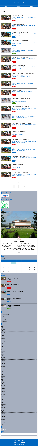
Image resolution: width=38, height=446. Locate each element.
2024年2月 (3, 397)
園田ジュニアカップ (31, 99)
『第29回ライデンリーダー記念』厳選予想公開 (21, 115)
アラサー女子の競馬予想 (19, 2)
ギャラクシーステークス (28, 149)
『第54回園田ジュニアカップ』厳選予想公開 (21, 98)
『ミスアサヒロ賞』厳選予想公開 (18, 131)
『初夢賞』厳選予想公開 (17, 90)
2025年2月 (3, 360)
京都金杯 (32, 42)
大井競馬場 (34, 108)
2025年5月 (3, 351)
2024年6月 (3, 385)
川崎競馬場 (15, 59)
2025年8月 (3, 341)
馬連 (18, 18)
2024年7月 (3, 382)
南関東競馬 (19, 6)
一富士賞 (24, 83)
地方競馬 (31, 6)
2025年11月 (3, 332)
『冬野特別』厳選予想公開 (17, 164)
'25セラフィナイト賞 (23, 174)
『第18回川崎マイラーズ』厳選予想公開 (20, 57)
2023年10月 (3, 410)
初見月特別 (25, 25)
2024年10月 (3, 373)
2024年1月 (3, 401)
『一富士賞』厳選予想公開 (17, 82)
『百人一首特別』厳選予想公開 (18, 65)
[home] (19, 252)
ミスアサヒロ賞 (27, 133)
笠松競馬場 (18, 117)
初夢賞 (24, 91)
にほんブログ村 (4, 197)
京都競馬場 (29, 42)
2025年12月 (3, 329)
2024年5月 (3, 388)
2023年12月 (3, 404)
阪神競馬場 (21, 150)
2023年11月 (3, 407)
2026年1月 (3, 326)
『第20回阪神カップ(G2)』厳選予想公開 (20, 156)
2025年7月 (3, 344)
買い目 (16, 18)
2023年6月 (3, 422)
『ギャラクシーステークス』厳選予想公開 (20, 148)
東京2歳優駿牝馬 (15, 109)
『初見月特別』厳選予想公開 (18, 24)
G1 (24, 141)
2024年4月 (3, 391)
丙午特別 (24, 17)
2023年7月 (3, 419)
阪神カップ (14, 159)
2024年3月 (3, 394)
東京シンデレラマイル (16, 126)
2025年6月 (3, 348)
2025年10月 (3, 335)
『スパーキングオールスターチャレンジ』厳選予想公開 (23, 73)
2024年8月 (3, 379)
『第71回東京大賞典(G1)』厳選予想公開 (20, 139)
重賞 (18, 43)
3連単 (19, 17)
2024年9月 (3, 376)
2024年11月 (3, 369)
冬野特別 (25, 166)
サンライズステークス (27, 33)
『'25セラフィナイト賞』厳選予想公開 (20, 172)
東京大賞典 (16, 142)
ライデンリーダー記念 (28, 116)
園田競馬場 (29, 50)
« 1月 (2, 273)
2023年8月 (3, 416)
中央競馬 (6, 6)
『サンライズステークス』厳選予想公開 (20, 32)
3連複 (22, 17)
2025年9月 (3, 338)
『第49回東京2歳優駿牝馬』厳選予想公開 (20, 106)
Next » (19, 182)
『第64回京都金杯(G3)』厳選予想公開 (20, 40)
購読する (4, 429)
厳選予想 (32, 17)
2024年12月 (3, 366)
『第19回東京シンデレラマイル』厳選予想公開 (21, 123)
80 (24, 186)
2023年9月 (3, 413)
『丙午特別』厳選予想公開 (17, 15)
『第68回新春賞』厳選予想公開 (18, 49)
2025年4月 (3, 354)
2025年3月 (3, 357)
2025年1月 (3, 363)
